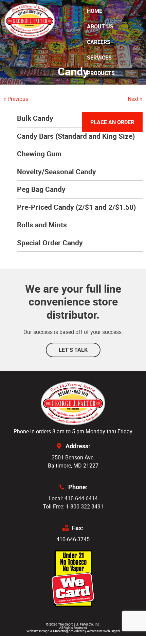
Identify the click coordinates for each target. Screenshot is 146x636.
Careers (98, 42)
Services (99, 57)
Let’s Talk (73, 350)
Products (101, 73)
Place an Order (112, 122)
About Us (100, 26)
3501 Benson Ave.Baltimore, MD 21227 (73, 461)
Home (94, 11)
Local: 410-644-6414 (73, 498)
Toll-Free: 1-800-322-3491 (73, 506)
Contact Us (103, 104)
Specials (99, 88)
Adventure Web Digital (103, 631)
